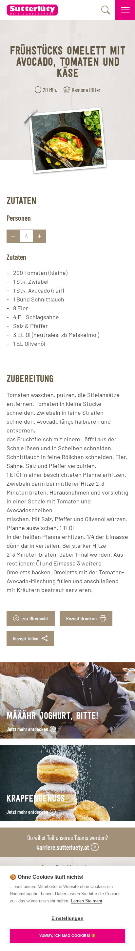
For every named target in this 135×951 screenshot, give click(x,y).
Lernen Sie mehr (86, 900)
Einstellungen (67, 918)
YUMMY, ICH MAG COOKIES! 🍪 (67, 936)
